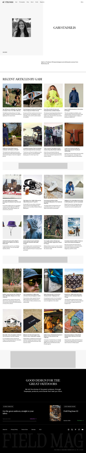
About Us (5, 429)
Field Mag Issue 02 (71, 411)
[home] (8, 2)
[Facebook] (79, 429)
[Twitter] (72, 429)
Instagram (5, 52)
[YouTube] (82, 429)
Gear (16, 2)
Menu (82, 2)
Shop (28, 2)
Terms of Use (24, 429)
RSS (40, 429)
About (32, 2)
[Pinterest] (75, 429)
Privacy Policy (14, 429)
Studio (36, 2)
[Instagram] (68, 429)
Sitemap (33, 429)
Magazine (42, 2)
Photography (22, 2)
